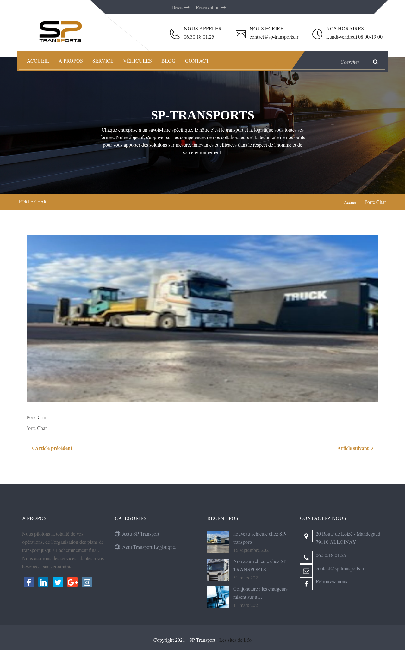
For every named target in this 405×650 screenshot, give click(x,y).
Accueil (38, 60)
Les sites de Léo (235, 639)
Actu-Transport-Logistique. (149, 546)
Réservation (208, 7)
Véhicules (137, 60)
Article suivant (354, 447)
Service (103, 60)
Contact (197, 60)
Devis (177, 7)
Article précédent (53, 447)
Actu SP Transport (140, 533)
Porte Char (36, 417)
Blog (168, 60)
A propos (71, 60)
